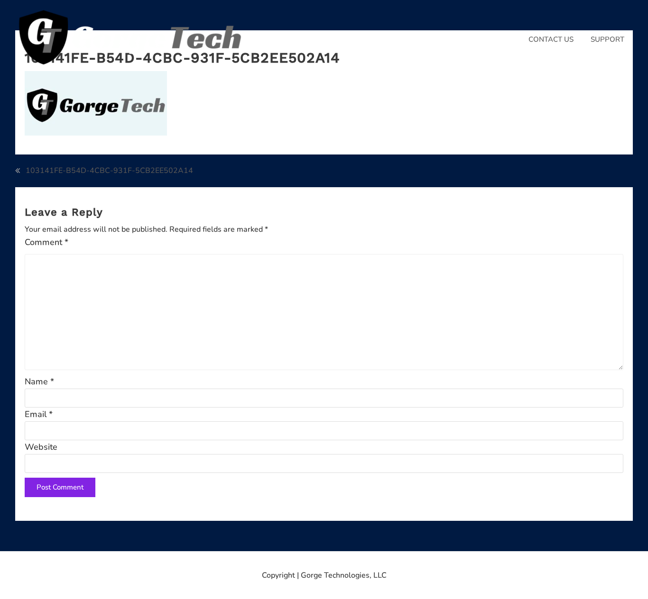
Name (39, 381)
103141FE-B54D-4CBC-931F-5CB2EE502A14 (109, 170)
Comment (46, 242)
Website (41, 447)
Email (39, 414)
